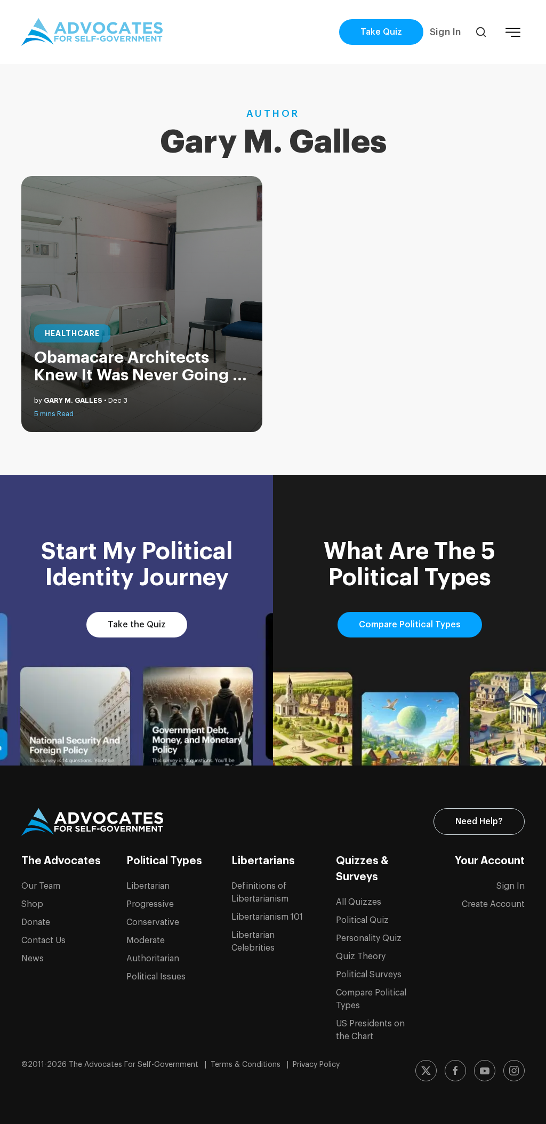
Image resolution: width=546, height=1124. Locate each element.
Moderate (145, 940)
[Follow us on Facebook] (455, 1070)
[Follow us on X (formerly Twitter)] (426, 1070)
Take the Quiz (137, 624)
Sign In (445, 32)
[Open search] (481, 32)
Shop (32, 904)
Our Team (40, 886)
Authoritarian (152, 958)
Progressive (150, 904)
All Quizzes (358, 902)
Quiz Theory (361, 956)
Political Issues (156, 976)
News (32, 958)
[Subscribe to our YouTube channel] (484, 1070)
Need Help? (479, 821)
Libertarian (148, 886)
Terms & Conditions (247, 1065)
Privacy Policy (316, 1065)
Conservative (152, 922)
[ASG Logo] (92, 822)
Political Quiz (362, 920)
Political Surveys (369, 974)
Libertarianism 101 (267, 917)
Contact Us (43, 940)
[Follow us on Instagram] (514, 1070)
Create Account (493, 904)
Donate (35, 922)
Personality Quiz (369, 938)
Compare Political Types (410, 624)
